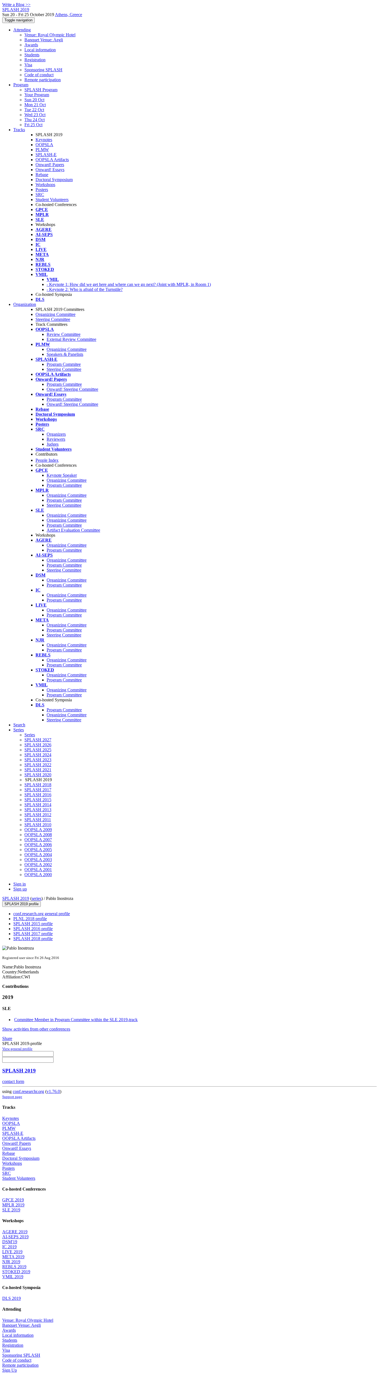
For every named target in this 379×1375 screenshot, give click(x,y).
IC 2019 (9, 1246)
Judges (53, 444)
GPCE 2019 (13, 1200)
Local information (40, 49)
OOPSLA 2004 (38, 854)
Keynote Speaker (62, 475)
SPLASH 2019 (15, 898)
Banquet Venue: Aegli (43, 39)
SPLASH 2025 (37, 749)
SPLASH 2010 (37, 824)
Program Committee (64, 384)
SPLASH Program (40, 89)
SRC (40, 194)
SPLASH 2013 (37, 809)
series (36, 898)
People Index (47, 460)
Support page (12, 1097)
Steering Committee (53, 319)
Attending (22, 29)
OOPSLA (44, 144)
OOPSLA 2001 (38, 869)
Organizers (56, 434)
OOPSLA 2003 (38, 859)
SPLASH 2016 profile (33, 928)
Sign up (20, 889)
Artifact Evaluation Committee (73, 530)
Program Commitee (64, 364)
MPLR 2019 (13, 1205)
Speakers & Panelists (65, 354)
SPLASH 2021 (37, 769)
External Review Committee (71, 339)
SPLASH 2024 (37, 754)
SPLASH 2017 (37, 789)
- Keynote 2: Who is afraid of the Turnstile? (85, 289)
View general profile (17, 1049)
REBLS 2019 (14, 1266)
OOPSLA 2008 (38, 834)
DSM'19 (9, 1241)
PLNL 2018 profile (30, 918)
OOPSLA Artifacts (52, 159)
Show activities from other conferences (36, 1029)
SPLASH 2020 (37, 774)
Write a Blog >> (16, 4)
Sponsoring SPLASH (43, 69)
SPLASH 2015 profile (33, 923)
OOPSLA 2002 (38, 864)
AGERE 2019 (14, 1231)
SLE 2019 (11, 1209)
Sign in (19, 884)
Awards (31, 44)
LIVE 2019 (12, 1251)
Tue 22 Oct (34, 109)
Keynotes (44, 139)
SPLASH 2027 (37, 739)
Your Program (36, 94)
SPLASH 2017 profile (33, 933)
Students (31, 54)
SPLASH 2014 (37, 804)
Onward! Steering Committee (72, 389)
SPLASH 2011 (37, 819)
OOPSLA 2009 (38, 829)
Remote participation (42, 79)
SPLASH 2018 (37, 784)
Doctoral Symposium (54, 179)
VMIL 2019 (12, 1276)
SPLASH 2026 (37, 744)
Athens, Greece (68, 14)
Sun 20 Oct (34, 99)
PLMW (42, 149)
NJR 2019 (11, 1261)
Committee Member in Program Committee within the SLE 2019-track (76, 1019)
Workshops (45, 184)
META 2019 (13, 1256)
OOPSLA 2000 (38, 874)
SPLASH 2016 (37, 794)
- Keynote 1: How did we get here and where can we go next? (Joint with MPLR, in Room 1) (129, 284)
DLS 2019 (11, 1298)
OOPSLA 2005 (38, 849)
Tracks (19, 129)
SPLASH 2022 (37, 764)
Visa (28, 64)
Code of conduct (39, 74)
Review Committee (63, 334)
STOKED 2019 (16, 1271)
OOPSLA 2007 (38, 839)
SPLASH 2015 (37, 799)
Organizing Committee (55, 314)
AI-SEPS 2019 (15, 1236)
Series (29, 734)
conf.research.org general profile (41, 913)
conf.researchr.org (28, 1091)
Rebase (42, 174)
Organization (24, 304)
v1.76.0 (53, 1091)
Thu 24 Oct (34, 119)
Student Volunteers (52, 199)
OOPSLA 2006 (38, 844)
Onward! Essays (50, 169)
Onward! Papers (50, 164)
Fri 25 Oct (33, 124)
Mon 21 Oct (35, 104)
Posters (42, 189)
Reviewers (56, 439)
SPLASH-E (46, 154)
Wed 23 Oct (35, 114)
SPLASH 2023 (37, 759)
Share (7, 1038)
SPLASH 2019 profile (21, 904)
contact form (13, 1081)
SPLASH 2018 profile (33, 938)
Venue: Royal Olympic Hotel (49, 34)
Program (20, 84)
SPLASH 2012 (37, 814)
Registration (35, 59)
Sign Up (9, 1370)
